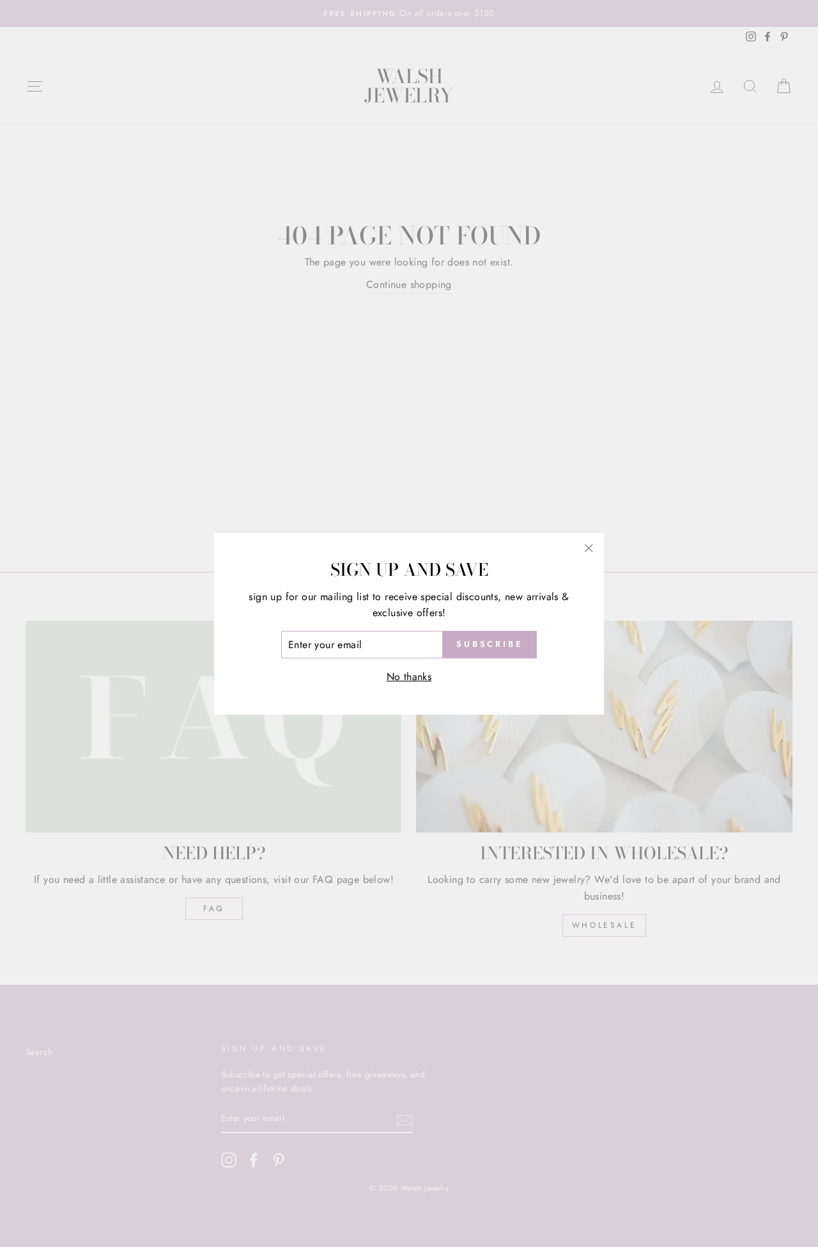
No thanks (409, 676)
